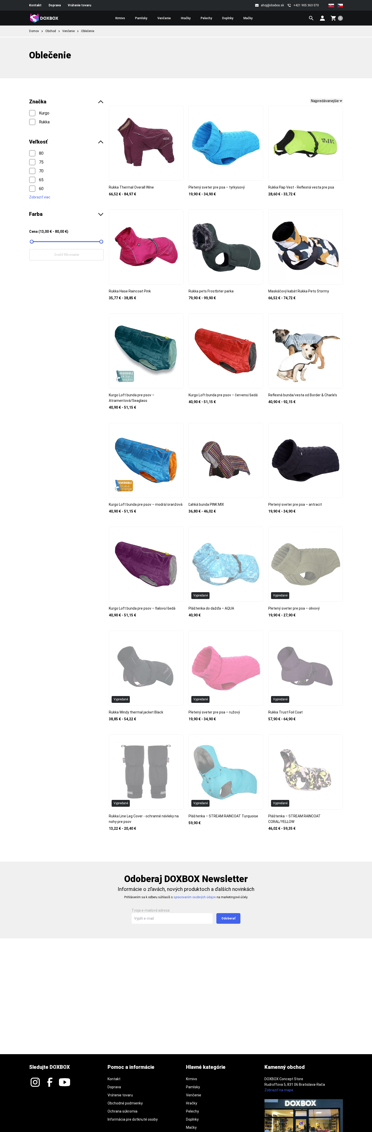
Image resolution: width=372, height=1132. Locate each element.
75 (41, 161)
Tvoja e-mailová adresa (151, 910)
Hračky (186, 18)
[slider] (31, 241)
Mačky (248, 18)
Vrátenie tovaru (79, 5)
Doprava (55, 5)
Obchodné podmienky (125, 1103)
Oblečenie (87, 31)
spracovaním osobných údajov (195, 897)
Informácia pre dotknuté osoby (133, 1119)
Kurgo (43, 112)
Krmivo (120, 18)
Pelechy (206, 18)
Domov (34, 31)
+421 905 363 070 (306, 5)
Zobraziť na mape (278, 1090)
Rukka (44, 121)
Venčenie (164, 18)
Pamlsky (141, 18)
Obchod (50, 31)
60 (41, 188)
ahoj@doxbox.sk (272, 5)
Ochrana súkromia (122, 1111)
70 (41, 170)
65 (41, 179)
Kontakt (35, 5)
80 (41, 153)
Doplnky (227, 18)
